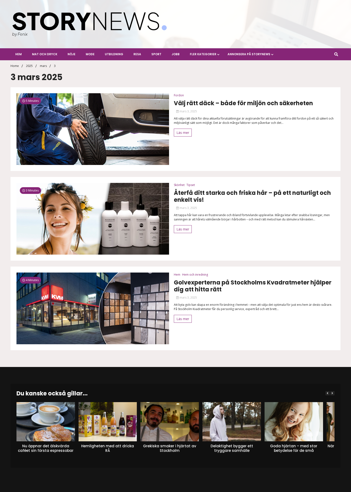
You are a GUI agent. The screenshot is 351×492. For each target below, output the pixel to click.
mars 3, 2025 (188, 111)
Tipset (190, 185)
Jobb (176, 54)
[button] (332, 393)
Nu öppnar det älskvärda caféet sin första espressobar (46, 448)
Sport (156, 54)
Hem (18, 54)
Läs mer (182, 132)
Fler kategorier (203, 54)
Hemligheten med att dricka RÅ (107, 448)
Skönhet (179, 185)
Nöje (71, 54)
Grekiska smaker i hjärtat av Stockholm (169, 448)
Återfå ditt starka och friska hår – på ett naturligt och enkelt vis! (252, 196)
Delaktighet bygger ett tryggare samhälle (232, 448)
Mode (90, 54)
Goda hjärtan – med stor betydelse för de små (293, 448)
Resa (137, 54)
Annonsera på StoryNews (249, 54)
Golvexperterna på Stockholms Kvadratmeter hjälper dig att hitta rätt (252, 286)
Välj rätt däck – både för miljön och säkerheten (243, 103)
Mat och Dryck (44, 54)
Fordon (179, 95)
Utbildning (114, 54)
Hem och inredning (195, 275)
